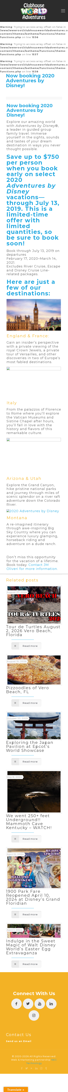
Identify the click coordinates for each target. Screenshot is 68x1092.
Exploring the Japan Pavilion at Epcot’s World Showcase (29, 746)
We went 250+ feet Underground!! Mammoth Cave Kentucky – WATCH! (29, 821)
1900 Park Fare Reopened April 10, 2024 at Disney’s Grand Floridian (33, 897)
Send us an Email (18, 1041)
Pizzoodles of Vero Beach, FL (27, 689)
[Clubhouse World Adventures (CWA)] (34, 11)
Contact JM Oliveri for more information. (32, 567)
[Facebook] (22, 1068)
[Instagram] (41, 1068)
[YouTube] (32, 1068)
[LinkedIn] (36, 1068)
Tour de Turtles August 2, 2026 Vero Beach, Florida (33, 630)
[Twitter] (27, 1068)
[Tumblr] (46, 1068)
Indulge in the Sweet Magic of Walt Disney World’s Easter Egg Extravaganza (31, 947)
